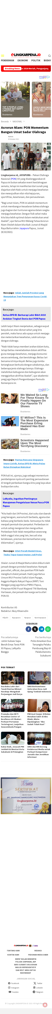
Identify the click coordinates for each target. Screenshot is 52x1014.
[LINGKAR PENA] (26, 55)
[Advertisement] (26, 25)
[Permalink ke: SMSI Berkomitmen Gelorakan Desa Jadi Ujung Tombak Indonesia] (39, 677)
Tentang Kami (13, 950)
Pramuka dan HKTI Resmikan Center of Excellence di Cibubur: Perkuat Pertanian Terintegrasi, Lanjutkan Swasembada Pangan (12, 720)
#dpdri (5, 617)
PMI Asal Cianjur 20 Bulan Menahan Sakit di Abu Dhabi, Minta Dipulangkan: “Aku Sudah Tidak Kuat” (38, 719)
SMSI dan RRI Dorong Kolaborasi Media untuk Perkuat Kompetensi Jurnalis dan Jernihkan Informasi (38, 751)
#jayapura (16, 617)
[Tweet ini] (35, 629)
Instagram (15, 988)
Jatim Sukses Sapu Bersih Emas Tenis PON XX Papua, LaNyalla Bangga (12, 644)
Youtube (15, 992)
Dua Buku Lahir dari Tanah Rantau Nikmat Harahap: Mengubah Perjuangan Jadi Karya (11, 690)
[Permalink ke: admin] (4, 137)
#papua (27, 617)
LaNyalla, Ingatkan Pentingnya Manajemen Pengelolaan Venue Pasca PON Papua (26, 502)
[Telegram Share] (41, 629)
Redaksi (38, 950)
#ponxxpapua (40, 617)
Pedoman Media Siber (38, 955)
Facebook (15, 983)
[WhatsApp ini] (48, 629)
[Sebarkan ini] (28, 629)
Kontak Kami (13, 955)
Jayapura (24, 228)
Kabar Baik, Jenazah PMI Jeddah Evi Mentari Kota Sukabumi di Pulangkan (12, 749)
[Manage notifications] (45, 1005)
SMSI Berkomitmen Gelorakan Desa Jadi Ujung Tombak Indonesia (39, 689)
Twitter (39, 983)
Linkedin (39, 988)
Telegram (39, 992)
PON (13, 178)
